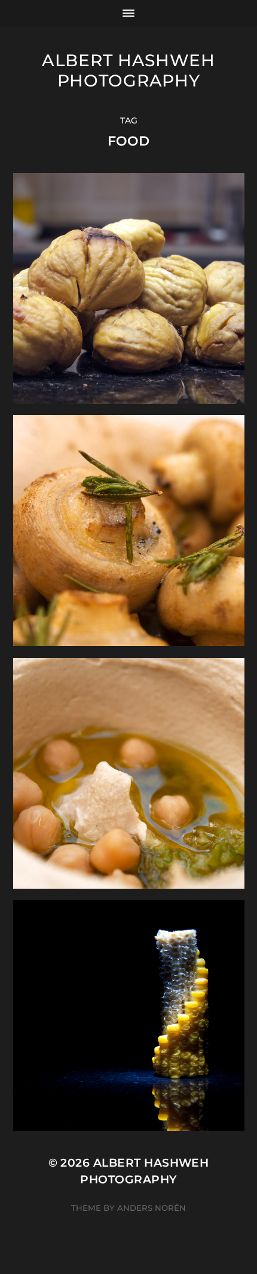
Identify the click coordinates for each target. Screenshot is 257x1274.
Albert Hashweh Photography (128, 70)
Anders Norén (151, 1208)
